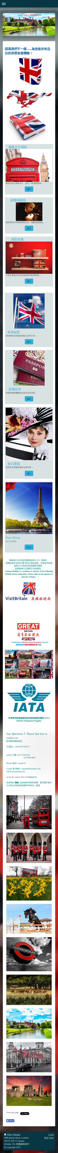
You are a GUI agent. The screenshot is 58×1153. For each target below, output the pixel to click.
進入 (29, 189)
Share (11, 1121)
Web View (49, 1137)
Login (51, 1134)
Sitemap (16, 1134)
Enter (29, 547)
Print (9, 1134)
